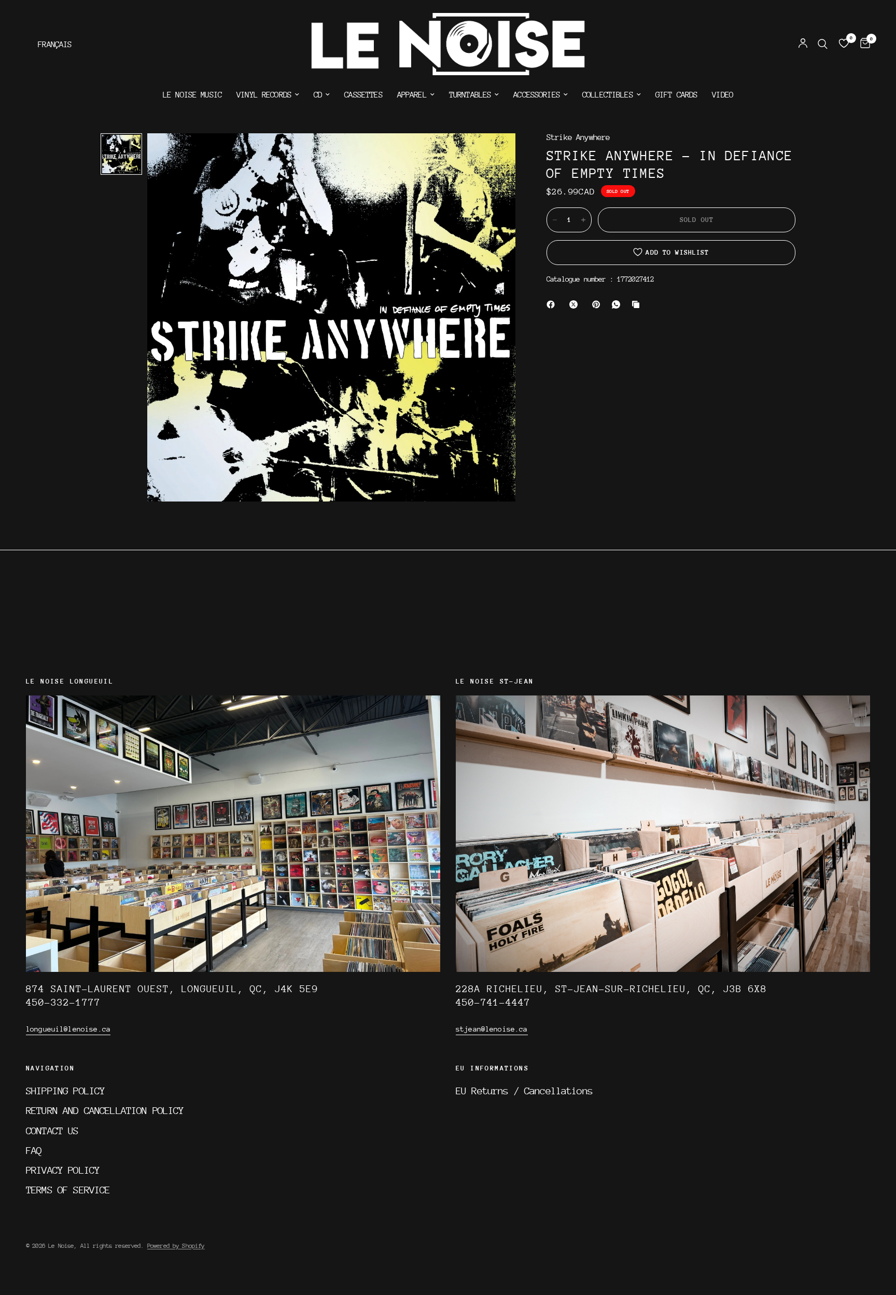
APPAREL (412, 95)
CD (318, 95)
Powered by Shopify (176, 1245)
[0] (862, 44)
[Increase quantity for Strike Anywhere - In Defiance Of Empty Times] (583, 220)
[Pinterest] (598, 304)
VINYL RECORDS (263, 95)
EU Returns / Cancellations (524, 1090)
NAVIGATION (50, 1068)
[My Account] (803, 44)
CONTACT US (52, 1130)
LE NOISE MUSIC (192, 95)
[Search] (823, 44)
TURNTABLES (470, 95)
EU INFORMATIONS (492, 1068)
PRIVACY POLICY (63, 1170)
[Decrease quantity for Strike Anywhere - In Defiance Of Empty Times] (555, 220)
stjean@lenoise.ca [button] (492, 1029)
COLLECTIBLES (607, 95)
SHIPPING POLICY (65, 1090)
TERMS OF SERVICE (68, 1189)
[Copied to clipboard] (638, 304)
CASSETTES (363, 95)
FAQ (33, 1150)
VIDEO (722, 95)
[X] (575, 304)
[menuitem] (192, 95)
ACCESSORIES (536, 95)
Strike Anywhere (578, 137)
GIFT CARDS (676, 95)
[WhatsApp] (618, 304)
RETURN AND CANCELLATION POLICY (105, 1110)
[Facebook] (553, 304)
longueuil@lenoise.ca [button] (68, 1029)
